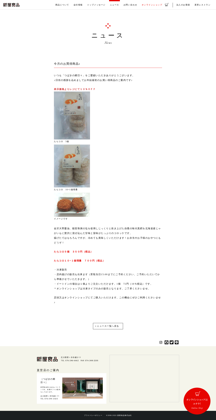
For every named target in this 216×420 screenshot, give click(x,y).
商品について (62, 5)
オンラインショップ (152, 5)
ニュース (114, 5)
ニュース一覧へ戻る (108, 326)
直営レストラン (202, 5)
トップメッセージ (96, 5)
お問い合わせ (130, 5)
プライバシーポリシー (93, 415)
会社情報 (78, 5)
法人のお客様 (183, 5)
